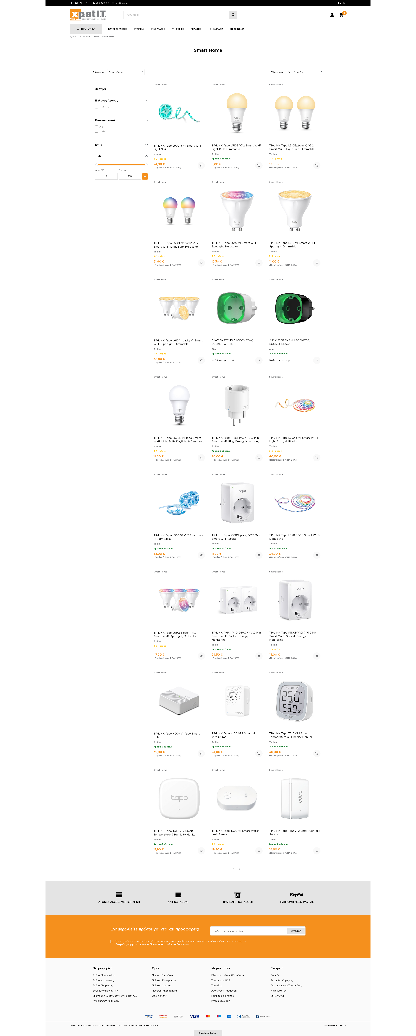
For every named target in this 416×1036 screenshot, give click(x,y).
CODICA (342, 1026)
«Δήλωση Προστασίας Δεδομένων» (167, 944)
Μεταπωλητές (278, 990)
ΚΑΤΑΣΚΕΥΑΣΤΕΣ (117, 29)
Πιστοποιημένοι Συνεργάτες (286, 985)
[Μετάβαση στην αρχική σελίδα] (88, 15)
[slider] (96, 164)
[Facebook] (72, 3)
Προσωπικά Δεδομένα (164, 990)
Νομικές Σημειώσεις (163, 975)
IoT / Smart (84, 37)
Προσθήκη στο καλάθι (201, 165)
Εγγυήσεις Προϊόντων (105, 990)
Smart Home (108, 37)
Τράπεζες (216, 985)
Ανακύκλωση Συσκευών (106, 1001)
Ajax (101, 127)
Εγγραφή (296, 931)
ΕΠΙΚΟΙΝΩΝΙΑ (237, 29)
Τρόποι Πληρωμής (103, 985)
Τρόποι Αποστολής (103, 980)
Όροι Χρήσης (159, 996)
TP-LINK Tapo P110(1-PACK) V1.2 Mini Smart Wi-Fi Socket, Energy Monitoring (293, 636)
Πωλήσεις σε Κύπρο (222, 996)
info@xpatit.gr (122, 3)
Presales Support (220, 1001)
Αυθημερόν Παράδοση (224, 990)
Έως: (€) (123, 170)
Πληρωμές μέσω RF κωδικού (227, 975)
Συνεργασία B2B (220, 980)
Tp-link (103, 131)
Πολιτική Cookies (161, 985)
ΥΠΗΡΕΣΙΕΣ (177, 29)
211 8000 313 (102, 3)
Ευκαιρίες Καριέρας (282, 980)
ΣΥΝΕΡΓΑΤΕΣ (157, 29)
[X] (81, 3)
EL (339, 3)
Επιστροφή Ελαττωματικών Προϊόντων (115, 996)
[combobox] (125, 72)
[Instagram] (76, 3)
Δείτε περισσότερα (259, 360)
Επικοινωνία (277, 996)
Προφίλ (275, 975)
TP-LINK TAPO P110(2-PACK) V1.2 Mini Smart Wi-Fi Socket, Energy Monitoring (236, 636)
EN (344, 3)
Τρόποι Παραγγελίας (104, 975)
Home (96, 37)
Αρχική (73, 37)
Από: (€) (99, 170)
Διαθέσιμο (104, 107)
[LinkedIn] (86, 3)
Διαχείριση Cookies (208, 1033)
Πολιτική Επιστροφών (164, 980)
